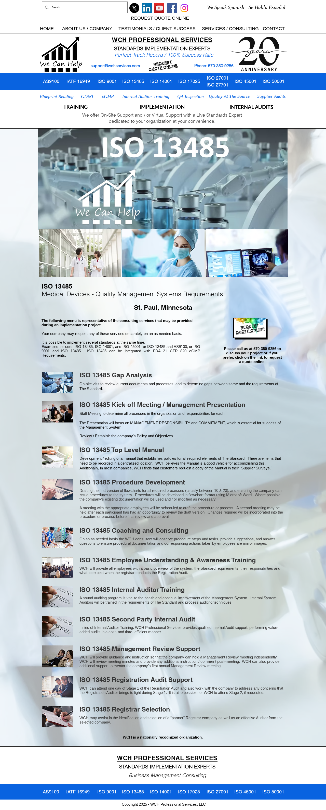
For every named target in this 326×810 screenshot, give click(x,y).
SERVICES (196, 39)
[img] (80, 253)
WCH (119, 39)
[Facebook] (172, 8)
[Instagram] (184, 8)
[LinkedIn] (147, 8)
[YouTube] (159, 8)
